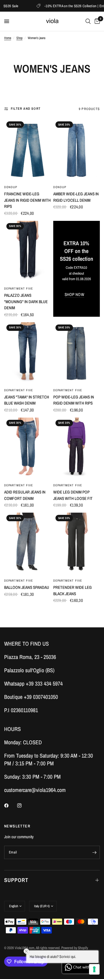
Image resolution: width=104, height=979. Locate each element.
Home (7, 38)
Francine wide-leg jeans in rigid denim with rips (27, 200)
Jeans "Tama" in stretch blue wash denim (26, 400)
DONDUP (10, 187)
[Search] (88, 21)
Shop (19, 38)
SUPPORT (16, 880)
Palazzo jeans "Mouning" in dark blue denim (26, 301)
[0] (96, 21)
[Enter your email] (94, 852)
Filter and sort (25, 108)
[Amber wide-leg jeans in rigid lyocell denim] (76, 150)
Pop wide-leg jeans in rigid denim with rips (73, 400)
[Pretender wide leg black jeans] (76, 544)
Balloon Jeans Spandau (26, 587)
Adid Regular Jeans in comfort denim (24, 495)
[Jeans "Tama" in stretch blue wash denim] (27, 353)
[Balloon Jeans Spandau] (27, 544)
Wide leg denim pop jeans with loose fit (73, 495)
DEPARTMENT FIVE (18, 288)
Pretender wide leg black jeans (72, 590)
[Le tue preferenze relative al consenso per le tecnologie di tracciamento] (94, 969)
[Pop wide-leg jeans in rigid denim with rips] (76, 353)
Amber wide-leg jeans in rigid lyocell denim (76, 197)
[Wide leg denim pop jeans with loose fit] (76, 449)
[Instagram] (23, 805)
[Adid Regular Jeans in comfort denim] (27, 449)
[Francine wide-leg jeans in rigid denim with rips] (27, 150)
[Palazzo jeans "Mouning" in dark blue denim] (27, 252)
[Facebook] (10, 805)
